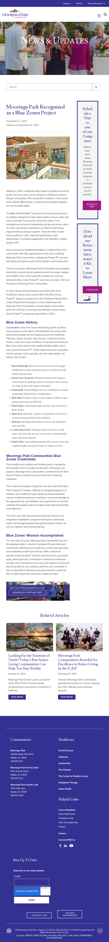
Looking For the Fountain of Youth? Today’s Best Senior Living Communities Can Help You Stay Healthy (29, 662)
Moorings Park (18, 750)
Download (92, 290)
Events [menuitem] (79, 3)
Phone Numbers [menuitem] (95, 3)
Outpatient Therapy (68, 782)
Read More (17, 697)
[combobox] (49, 87)
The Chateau (64, 769)
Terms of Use (63, 932)
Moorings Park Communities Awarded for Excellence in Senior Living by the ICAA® (78, 662)
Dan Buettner (12, 327)
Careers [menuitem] (66, 3)
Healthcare (66, 739)
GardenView (64, 763)
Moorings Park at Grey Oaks (25, 767)
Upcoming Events (66, 814)
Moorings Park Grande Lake (24, 784)
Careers (62, 833)
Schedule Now (92, 205)
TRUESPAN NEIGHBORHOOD (70, 914)
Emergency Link (39, 915)
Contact (62, 826)
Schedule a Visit (65, 818)
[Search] (96, 87)
